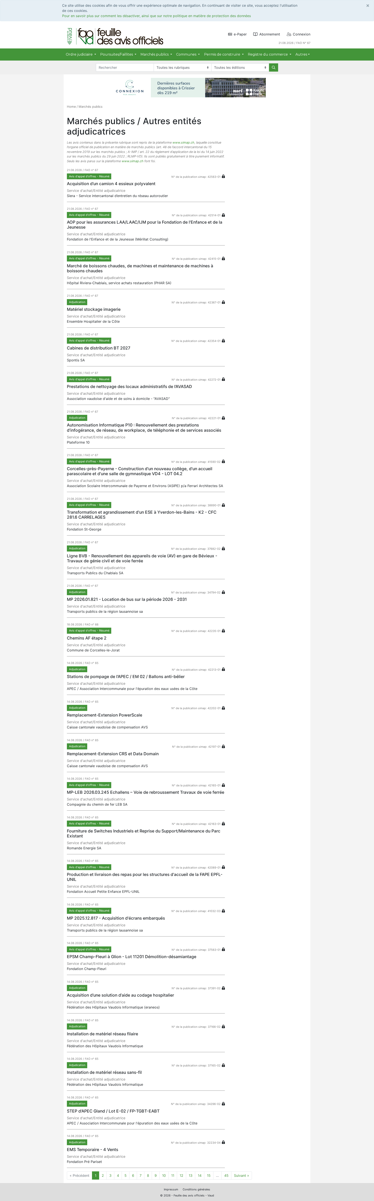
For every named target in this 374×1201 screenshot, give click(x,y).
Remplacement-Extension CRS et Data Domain (113, 753)
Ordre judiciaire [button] (80, 54)
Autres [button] (301, 54)
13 (190, 1175)
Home (71, 106)
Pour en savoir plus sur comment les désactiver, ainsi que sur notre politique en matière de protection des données (156, 16)
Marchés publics (91, 106)
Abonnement (269, 34)
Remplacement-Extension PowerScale (104, 715)
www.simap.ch (183, 142)
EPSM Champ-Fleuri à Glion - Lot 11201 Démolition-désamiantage (131, 956)
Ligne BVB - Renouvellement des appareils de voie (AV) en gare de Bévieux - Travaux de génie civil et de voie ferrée (142, 558)
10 (164, 1175)
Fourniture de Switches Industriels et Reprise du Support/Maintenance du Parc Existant (143, 833)
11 (172, 1175)
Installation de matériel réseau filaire (102, 1033)
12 (181, 1175)
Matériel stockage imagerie (94, 309)
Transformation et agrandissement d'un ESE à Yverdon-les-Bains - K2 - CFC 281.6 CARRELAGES (141, 515)
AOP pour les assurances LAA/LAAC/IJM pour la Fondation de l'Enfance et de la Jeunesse (144, 225)
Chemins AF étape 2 (86, 638)
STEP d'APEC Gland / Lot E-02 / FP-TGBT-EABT (113, 1111)
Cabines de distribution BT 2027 (98, 348)
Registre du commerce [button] (268, 54)
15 (209, 1175)
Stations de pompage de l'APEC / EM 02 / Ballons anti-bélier (126, 676)
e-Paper (240, 34)
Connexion (301, 34)
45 (226, 1175)
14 (200, 1175)
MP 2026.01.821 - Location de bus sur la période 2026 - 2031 (127, 599)
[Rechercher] (273, 67)
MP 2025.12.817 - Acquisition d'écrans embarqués (116, 918)
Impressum (171, 1189)
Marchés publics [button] (154, 54)
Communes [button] (186, 54)
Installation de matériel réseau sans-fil (104, 1072)
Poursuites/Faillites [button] (117, 54)
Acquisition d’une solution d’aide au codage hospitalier (120, 995)
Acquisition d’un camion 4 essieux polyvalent (111, 183)
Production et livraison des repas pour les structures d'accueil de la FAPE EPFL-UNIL (144, 877)
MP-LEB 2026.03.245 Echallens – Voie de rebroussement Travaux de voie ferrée (145, 792)
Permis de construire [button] (222, 54)
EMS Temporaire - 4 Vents (92, 1149)
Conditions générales (196, 1189)
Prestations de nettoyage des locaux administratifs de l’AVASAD (129, 386)
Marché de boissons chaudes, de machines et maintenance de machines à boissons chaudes (140, 268)
